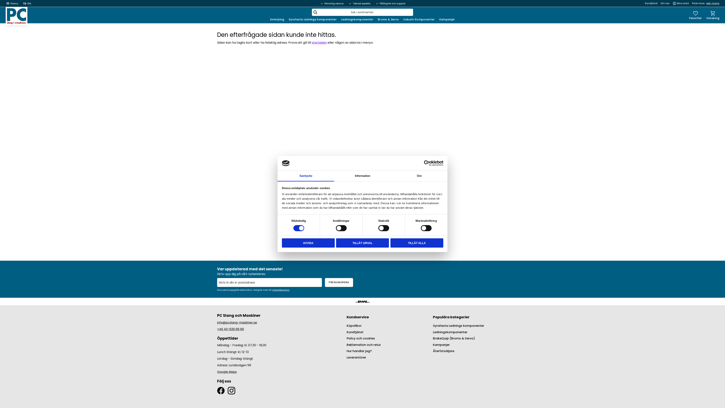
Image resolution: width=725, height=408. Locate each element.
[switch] (341, 228)
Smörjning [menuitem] (277, 19)
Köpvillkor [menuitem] (354, 326)
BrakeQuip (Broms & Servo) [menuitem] (454, 338)
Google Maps (227, 372)
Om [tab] (419, 175)
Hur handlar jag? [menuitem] (359, 351)
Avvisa (308, 243)
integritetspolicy (280, 289)
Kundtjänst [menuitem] (651, 3)
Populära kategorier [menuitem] (451, 317)
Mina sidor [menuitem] (683, 3)
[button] (695, 15)
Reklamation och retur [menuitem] (364, 345)
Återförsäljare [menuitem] (443, 351)
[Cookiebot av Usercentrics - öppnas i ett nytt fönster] (426, 163)
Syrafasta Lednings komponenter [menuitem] (313, 19)
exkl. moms (712, 3)
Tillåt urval (362, 243)
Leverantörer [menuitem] (356, 357)
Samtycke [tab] (305, 175)
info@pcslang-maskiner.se (237, 322)
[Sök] (315, 12)
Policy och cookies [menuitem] (361, 338)
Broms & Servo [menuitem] (388, 19)
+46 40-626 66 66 (230, 329)
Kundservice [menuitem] (358, 317)
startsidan (319, 42)
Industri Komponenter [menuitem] (419, 19)
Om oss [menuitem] (665, 3)
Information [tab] (362, 175)
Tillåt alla (417, 243)
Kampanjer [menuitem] (447, 19)
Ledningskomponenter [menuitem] (357, 19)
